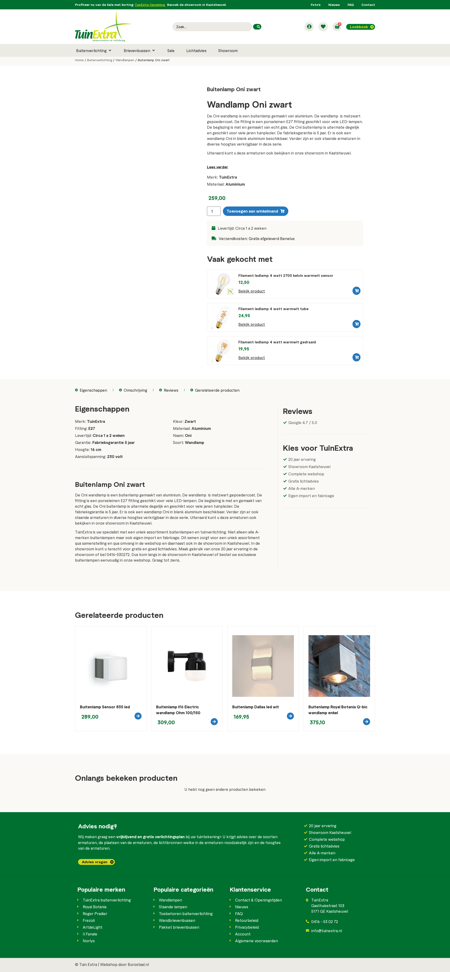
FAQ (351, 4)
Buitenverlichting (99, 60)
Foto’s (316, 4)
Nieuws (334, 4)
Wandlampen (125, 60)
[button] (94, 50)
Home (79, 60)
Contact (368, 4)
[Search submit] (257, 27)
